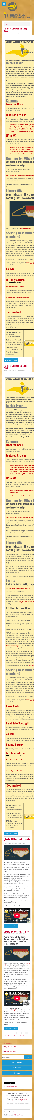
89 (20, 1035)
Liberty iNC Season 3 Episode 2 (17, 840)
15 (14, 1035)
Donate (17, 1073)
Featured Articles (16, 115)
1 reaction (8, 360)
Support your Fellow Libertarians (17, 298)
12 (5, 1035)
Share (15, 360)
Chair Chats (13, 706)
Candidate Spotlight (17, 723)
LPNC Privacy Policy (17, 1101)
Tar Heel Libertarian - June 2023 (15, 367)
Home (7, 24)
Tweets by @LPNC (7, 1043)
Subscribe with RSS (11, 1086)
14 (11, 1035)
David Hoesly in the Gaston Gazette (22, 496)
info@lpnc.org (22, 1099)
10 (23, 1033)
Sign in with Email (10, 1051)
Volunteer (17, 1068)
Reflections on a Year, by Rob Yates (22, 467)
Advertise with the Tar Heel (15, 287)
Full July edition (15, 280)
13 (8, 1035)
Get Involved (14, 312)
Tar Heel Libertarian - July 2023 (15, 29)
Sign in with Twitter (11, 1047)
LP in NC (11, 135)
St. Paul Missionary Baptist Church (18, 588)
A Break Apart (18, 1115)
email (12, 1112)
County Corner (14, 744)
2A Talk (10, 269)
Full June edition (15, 753)
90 (23, 1035)
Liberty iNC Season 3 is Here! (17, 931)
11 (26, 1033)
